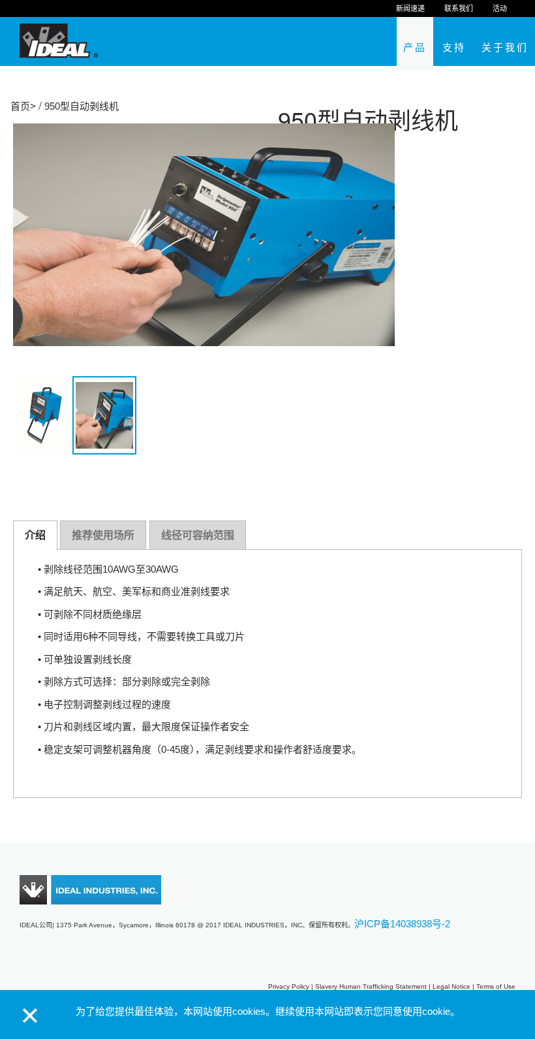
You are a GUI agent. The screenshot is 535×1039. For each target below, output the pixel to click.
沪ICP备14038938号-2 (402, 923)
